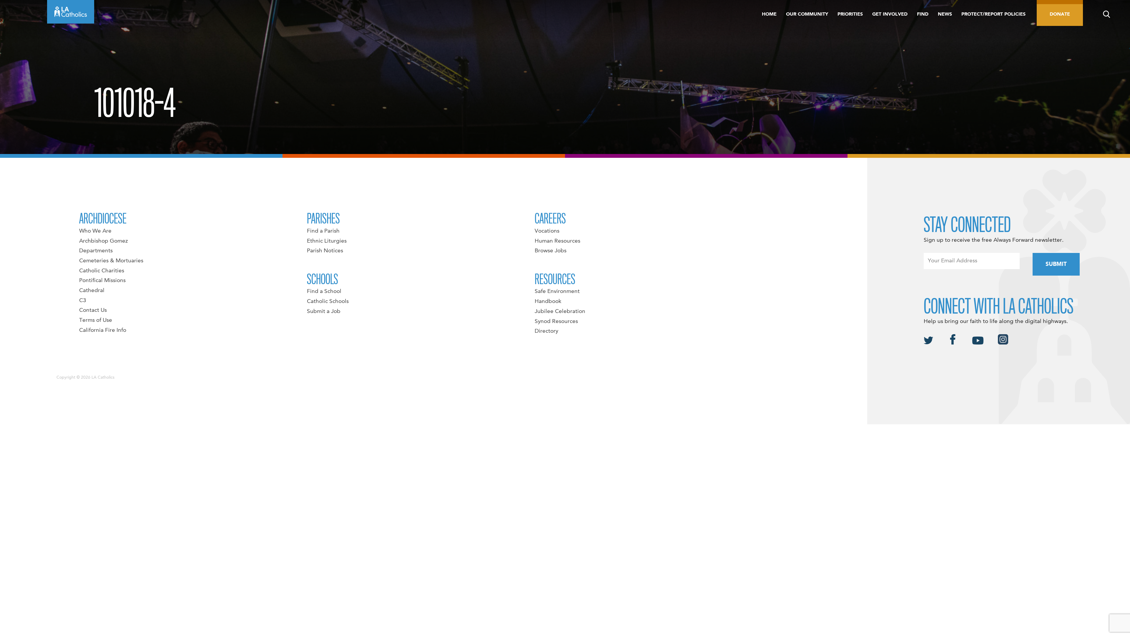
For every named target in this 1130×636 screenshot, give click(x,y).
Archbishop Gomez (103, 241)
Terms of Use (95, 320)
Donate (1060, 14)
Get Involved (890, 14)
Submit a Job (323, 311)
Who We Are (95, 231)
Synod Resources (556, 321)
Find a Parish (323, 231)
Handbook (548, 301)
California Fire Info (102, 330)
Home (769, 14)
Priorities (850, 14)
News (945, 14)
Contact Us (93, 310)
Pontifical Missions (102, 281)
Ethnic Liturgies (327, 241)
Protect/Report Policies (993, 14)
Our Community (807, 14)
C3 (82, 301)
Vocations (547, 231)
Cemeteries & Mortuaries (111, 261)
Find (922, 14)
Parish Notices (325, 251)
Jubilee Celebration (560, 311)
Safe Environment (557, 291)
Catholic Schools (328, 301)
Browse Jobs (550, 251)
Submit (1056, 264)
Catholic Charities (101, 271)
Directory (546, 331)
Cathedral (91, 291)
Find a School (324, 291)
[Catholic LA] (70, 12)
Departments (96, 251)
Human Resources (557, 241)
